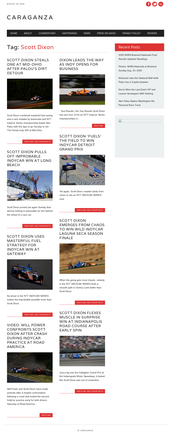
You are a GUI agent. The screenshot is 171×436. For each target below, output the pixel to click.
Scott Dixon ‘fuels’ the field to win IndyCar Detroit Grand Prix (80, 142)
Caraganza (30, 17)
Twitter (154, 4)
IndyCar (28, 141)
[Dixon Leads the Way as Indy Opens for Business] (82, 104)
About (28, 33)
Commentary (47, 33)
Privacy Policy (131, 33)
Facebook (148, 4)
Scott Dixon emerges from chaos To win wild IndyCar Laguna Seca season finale (82, 229)
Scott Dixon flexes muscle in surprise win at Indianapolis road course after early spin (80, 321)
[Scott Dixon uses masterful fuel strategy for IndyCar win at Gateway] (30, 289)
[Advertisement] (121, 17)
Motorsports (43, 141)
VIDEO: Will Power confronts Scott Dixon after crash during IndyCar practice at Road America (27, 336)
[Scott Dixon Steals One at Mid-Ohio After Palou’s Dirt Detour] (30, 108)
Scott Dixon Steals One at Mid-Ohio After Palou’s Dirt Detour (28, 66)
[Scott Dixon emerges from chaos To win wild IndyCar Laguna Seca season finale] (82, 273)
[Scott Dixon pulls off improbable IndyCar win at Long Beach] (30, 200)
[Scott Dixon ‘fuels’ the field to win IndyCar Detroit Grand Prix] (82, 184)
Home (13, 33)
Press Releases (106, 33)
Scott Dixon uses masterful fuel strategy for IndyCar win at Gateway (25, 245)
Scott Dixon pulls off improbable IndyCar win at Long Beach (29, 158)
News (87, 33)
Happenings (69, 33)
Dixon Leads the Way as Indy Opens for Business (81, 64)
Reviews (152, 33)
